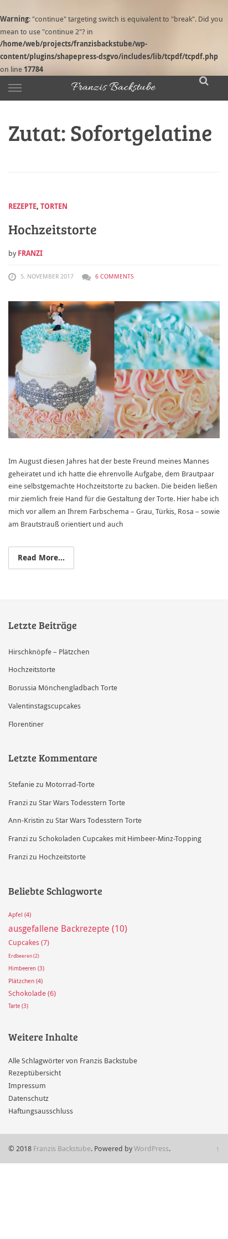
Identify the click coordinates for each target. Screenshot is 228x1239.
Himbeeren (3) (26, 968)
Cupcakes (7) (28, 942)
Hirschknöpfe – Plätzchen (49, 652)
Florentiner (26, 724)
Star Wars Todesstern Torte (82, 802)
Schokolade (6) (32, 993)
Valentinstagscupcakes (44, 706)
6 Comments (114, 276)
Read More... (41, 557)
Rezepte (22, 206)
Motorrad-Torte (70, 784)
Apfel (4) (19, 914)
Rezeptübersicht (34, 1073)
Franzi (30, 253)
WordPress (151, 1148)
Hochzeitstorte (52, 229)
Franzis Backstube (62, 1148)
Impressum (27, 1085)
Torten (54, 206)
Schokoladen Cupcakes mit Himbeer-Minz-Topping (120, 838)
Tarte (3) (18, 1006)
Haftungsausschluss (40, 1111)
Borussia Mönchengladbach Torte (62, 687)
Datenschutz (28, 1098)
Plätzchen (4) (25, 981)
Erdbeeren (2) (23, 956)
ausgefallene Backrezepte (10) (67, 928)
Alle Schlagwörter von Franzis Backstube (72, 1060)
